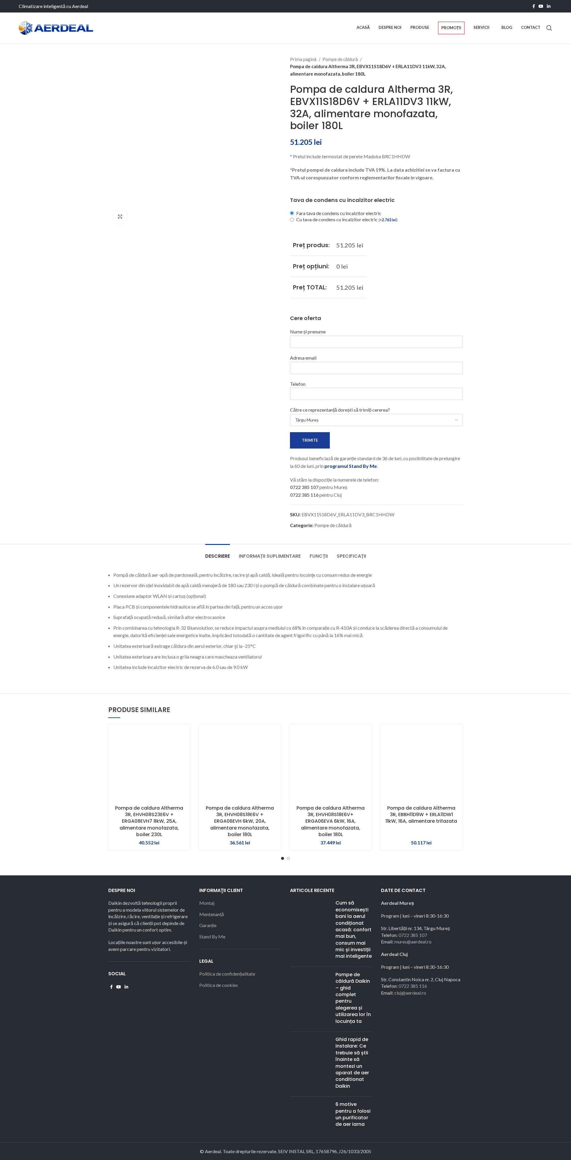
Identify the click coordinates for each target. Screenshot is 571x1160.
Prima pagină (303, 59)
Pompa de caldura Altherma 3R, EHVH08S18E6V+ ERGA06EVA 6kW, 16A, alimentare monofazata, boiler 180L (331, 821)
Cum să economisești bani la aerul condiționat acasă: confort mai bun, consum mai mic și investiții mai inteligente (353, 929)
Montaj (206, 903)
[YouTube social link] (541, 6)
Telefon (297, 384)
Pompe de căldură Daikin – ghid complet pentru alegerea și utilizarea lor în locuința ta (353, 998)
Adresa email (303, 357)
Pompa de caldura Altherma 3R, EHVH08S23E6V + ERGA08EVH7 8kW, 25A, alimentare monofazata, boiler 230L (149, 821)
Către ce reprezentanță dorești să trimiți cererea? (340, 410)
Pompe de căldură (340, 59)
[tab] (217, 553)
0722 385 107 (413, 935)
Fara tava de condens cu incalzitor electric (338, 213)
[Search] (549, 28)
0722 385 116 (413, 986)
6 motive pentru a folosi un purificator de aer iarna (353, 1114)
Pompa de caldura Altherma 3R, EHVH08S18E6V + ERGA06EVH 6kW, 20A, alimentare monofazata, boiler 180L (240, 821)
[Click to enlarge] (120, 216)
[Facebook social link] (534, 6)
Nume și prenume (308, 331)
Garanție (208, 925)
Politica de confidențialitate (227, 973)
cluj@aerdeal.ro (410, 993)
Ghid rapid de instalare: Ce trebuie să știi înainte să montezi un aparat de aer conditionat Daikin (352, 1063)
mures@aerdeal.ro (413, 941)
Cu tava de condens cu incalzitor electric (347, 219)
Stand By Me (212, 936)
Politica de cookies (218, 985)
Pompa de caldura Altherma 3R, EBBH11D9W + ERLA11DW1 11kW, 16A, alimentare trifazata (421, 815)
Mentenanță (211, 914)
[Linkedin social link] (548, 6)
